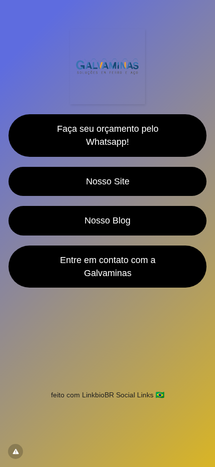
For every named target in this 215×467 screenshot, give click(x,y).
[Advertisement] (107, 333)
